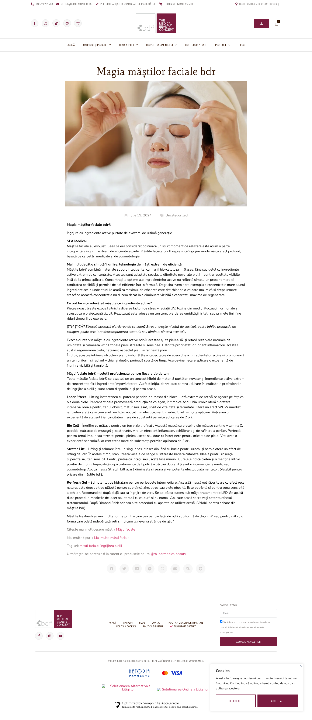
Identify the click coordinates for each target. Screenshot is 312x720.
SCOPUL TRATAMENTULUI (159, 45)
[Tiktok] (56, 23)
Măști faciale (125, 529)
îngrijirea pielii (111, 546)
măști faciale (89, 546)
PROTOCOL (220, 45)
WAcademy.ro (196, 660)
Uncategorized (177, 215)
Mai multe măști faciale (111, 537)
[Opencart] (78, 23)
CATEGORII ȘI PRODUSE (95, 45)
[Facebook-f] (34, 23)
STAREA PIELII (126, 45)
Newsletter (228, 605)
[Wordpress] (67, 23)
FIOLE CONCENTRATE (196, 45)
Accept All (277, 701)
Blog (242, 45)
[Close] (301, 666)
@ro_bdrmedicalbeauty (168, 554)
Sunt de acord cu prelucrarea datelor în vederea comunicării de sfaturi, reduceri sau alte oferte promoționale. (245, 627)
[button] (111, 568)
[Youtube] (60, 636)
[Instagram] (49, 636)
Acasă (71, 45)
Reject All (235, 701)
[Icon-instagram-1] (45, 23)
